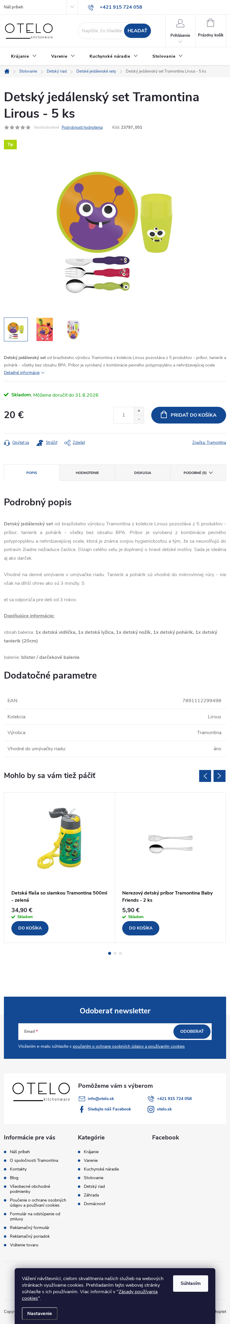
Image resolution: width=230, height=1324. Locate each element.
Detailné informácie (22, 372)
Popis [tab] (31, 472)
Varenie (91, 1160)
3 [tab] (120, 953)
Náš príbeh (13, 7)
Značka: (209, 442)
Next (220, 776)
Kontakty (18, 1169)
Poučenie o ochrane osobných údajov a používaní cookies (38, 1202)
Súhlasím (191, 1283)
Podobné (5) (195, 472)
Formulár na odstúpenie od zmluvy (35, 1216)
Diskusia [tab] (142, 472)
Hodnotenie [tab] (87, 472)
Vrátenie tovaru (24, 1245)
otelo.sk (164, 1109)
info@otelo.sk (101, 1098)
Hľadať (137, 30)
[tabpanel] (59, 868)
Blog (14, 1178)
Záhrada (91, 1195)
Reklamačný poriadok (30, 1236)
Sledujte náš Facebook (109, 1109)
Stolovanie (93, 1178)
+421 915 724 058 (174, 1098)
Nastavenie (39, 1313)
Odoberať (192, 1031)
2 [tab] (115, 953)
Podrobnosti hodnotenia (82, 127)
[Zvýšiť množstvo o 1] (139, 411)
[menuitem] (24, 56)
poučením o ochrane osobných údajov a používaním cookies (129, 1046)
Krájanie (91, 1152)
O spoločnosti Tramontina (34, 1160)
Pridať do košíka (194, 415)
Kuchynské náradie (101, 1169)
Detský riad (94, 1186)
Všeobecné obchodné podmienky (30, 1189)
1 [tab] (109, 953)
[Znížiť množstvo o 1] (139, 419)
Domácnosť (94, 1204)
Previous (205, 776)
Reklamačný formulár (29, 1228)
